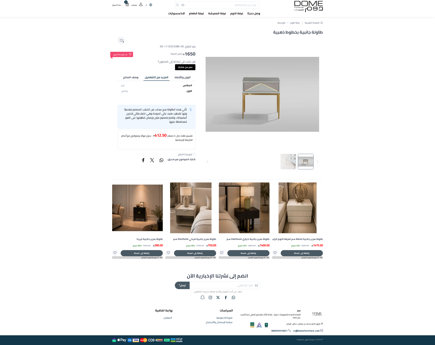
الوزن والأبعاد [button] (182, 77)
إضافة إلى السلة (301, 253)
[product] (297, 207)
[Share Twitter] (152, 161)
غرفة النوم (295, 23)
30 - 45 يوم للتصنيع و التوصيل (311, 257)
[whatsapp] (233, 297)
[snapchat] (202, 297)
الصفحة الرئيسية (312, 23)
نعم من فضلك (185, 67)
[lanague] (148, 5)
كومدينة (281, 23)
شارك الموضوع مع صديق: (181, 160)
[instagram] (210, 297)
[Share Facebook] (143, 161)
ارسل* (182, 285)
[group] (262, 162)
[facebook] (226, 297)
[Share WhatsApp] (161, 161)
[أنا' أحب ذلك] (275, 253)
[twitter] (218, 297)
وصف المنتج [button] (130, 77)
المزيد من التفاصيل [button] (156, 77)
